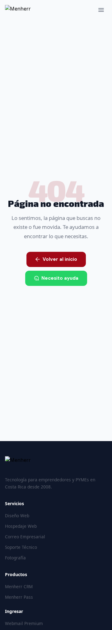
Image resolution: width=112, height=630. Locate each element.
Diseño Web (17, 515)
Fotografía (15, 558)
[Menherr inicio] (56, 463)
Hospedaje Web (21, 526)
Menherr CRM (19, 586)
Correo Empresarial (25, 537)
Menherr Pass (19, 597)
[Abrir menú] (101, 10)
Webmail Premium (24, 623)
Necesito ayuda (59, 278)
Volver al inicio (60, 259)
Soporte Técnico (21, 547)
